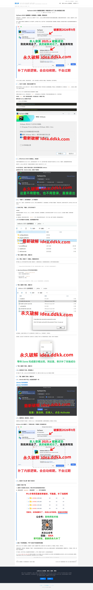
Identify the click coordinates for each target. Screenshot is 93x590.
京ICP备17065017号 (42, 585)
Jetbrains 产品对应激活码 (22, 382)
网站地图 (50, 587)
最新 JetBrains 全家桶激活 (67, 3)
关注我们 (76, 1)
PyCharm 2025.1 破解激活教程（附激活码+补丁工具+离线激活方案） (46, 10)
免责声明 (75, 3)
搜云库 (17, 3)
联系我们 (43, 578)
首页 (60, 3)
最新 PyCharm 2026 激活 (23, 6)
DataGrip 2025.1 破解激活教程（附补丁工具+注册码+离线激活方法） (66, 561)
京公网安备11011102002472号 (49, 585)
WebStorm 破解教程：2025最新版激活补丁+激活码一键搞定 (25, 561)
